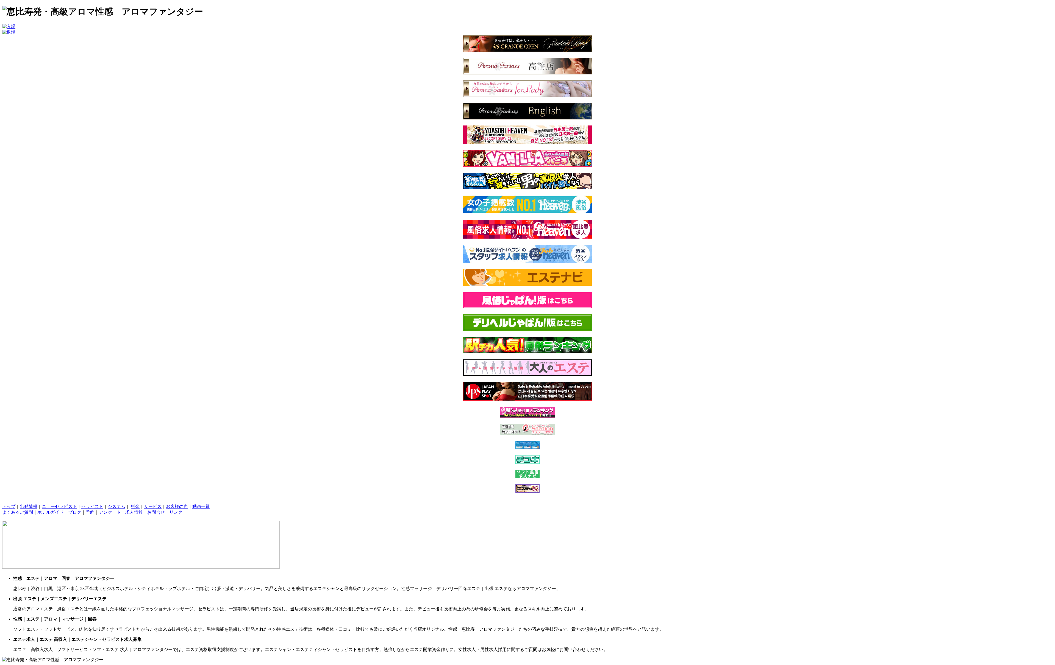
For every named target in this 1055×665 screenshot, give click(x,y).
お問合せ (156, 512)
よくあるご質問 (17, 512)
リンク (175, 512)
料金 (135, 506)
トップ (8, 506)
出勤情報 (28, 506)
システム (116, 506)
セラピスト (92, 506)
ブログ (74, 512)
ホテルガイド (50, 512)
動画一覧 (201, 506)
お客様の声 (177, 506)
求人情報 (134, 512)
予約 (90, 512)
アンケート (110, 512)
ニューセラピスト (59, 506)
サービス (153, 506)
